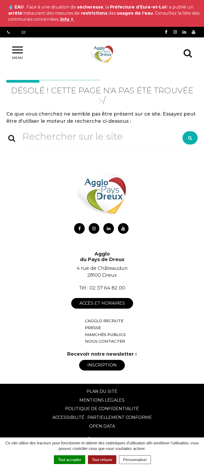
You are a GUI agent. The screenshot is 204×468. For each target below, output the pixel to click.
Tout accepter (69, 459)
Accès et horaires (102, 303)
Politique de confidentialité (102, 408)
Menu (17, 58)
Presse (93, 327)
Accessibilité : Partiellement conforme (102, 417)
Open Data (102, 426)
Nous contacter (105, 341)
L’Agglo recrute (104, 320)
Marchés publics (105, 334)
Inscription (102, 365)
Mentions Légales (102, 400)
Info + (67, 19)
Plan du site (102, 391)
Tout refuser (102, 459)
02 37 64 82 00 (107, 288)
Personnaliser (135, 459)
